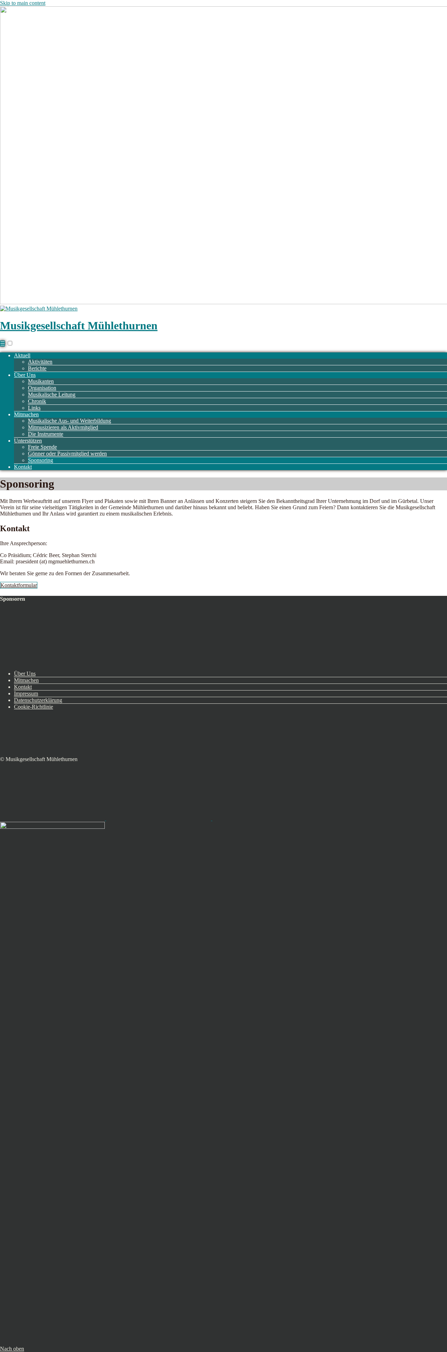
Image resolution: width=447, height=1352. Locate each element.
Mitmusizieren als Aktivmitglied (63, 427)
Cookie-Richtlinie (33, 707)
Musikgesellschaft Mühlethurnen (78, 325)
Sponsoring (40, 460)
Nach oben (12, 1349)
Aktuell (22, 355)
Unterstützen (28, 441)
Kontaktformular (18, 585)
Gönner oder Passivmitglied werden (67, 453)
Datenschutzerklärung (38, 700)
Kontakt (23, 467)
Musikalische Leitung (51, 394)
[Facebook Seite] (159, 818)
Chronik (37, 401)
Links (34, 408)
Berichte (37, 368)
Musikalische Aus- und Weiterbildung (69, 421)
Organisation (42, 388)
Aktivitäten (40, 362)
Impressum (26, 693)
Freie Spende (42, 447)
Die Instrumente (45, 434)
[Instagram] (264, 818)
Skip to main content (22, 3)
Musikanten (41, 381)
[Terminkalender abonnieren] (53, 818)
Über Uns (25, 375)
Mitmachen (26, 414)
